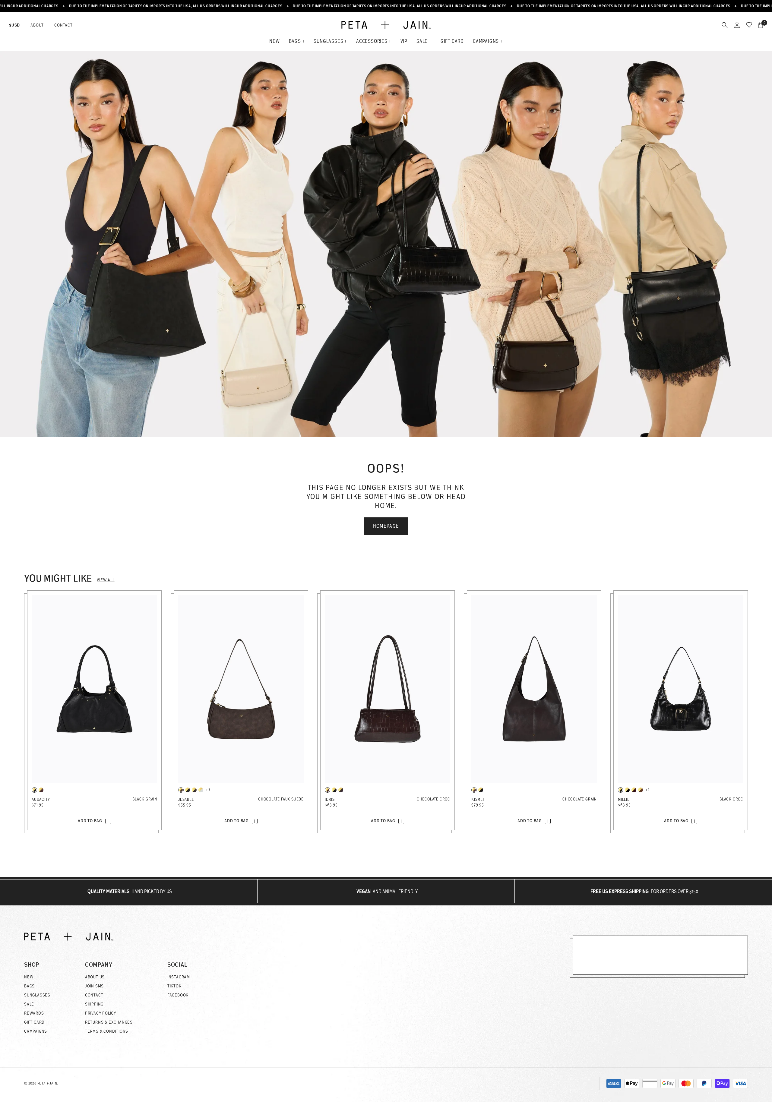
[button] (37, 964)
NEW (28, 977)
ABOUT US (95, 977)
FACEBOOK (177, 995)
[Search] (724, 25)
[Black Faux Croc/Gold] (334, 790)
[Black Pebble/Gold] (187, 790)
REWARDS (34, 1013)
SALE (29, 1004)
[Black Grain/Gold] (34, 790)
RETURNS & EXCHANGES (109, 1022)
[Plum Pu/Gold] (340, 790)
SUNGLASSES (37, 995)
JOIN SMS (94, 986)
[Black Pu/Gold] (627, 790)
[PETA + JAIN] (386, 25)
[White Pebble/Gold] (200, 790)
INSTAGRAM (178, 977)
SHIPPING (94, 1004)
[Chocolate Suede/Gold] (181, 790)
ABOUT (37, 25)
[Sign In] (737, 25)
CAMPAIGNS (35, 1031)
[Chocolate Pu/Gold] (640, 790)
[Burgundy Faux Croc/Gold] (633, 790)
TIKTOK (174, 986)
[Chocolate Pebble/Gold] (194, 790)
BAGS (29, 986)
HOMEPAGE (386, 526)
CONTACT (63, 25)
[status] (760, 25)
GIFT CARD (34, 1022)
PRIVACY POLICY (100, 1013)
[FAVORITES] (749, 25)
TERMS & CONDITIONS (106, 1031)
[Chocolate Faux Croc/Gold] (327, 790)
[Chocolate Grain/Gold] (41, 790)
